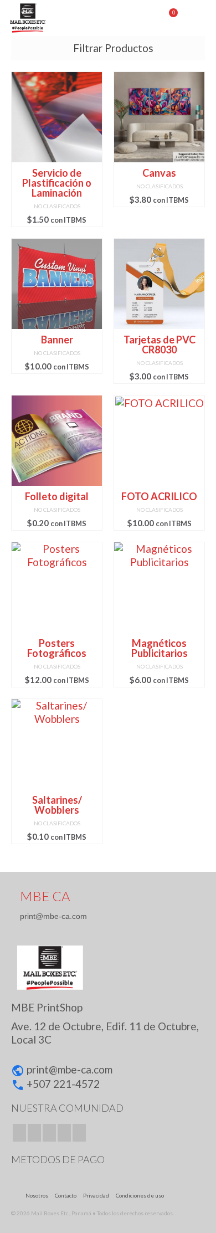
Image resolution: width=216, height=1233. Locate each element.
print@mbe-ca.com (53, 916)
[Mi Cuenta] (141, 17)
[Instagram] (49, 1133)
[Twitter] (34, 1133)
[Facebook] (19, 1133)
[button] (108, 1041)
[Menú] (196, 17)
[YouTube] (64, 1133)
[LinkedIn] (79, 1133)
